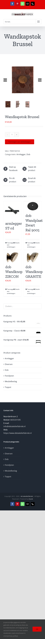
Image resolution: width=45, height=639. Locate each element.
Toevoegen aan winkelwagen (19, 142)
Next (40, 80)
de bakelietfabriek (27, 496)
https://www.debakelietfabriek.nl (17, 433)
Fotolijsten (9, 375)
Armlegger (21, 154)
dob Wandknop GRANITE (34, 272)
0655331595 (15, 420)
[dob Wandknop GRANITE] (32, 257)
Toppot (8, 387)
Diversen (9, 364)
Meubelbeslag (11, 381)
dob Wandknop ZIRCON (13, 272)
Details (17, 243)
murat (31, 499)
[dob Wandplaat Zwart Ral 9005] (32, 206)
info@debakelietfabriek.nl (14, 426)
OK (37, 629)
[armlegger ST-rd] (12, 210)
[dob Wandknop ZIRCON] (12, 257)
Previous (5, 80)
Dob (28, 154)
